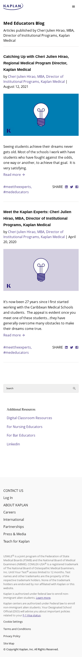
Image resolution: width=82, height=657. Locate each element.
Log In (8, 497)
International (13, 519)
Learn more (43, 598)
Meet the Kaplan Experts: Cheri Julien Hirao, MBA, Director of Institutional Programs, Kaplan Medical (37, 218)
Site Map (8, 643)
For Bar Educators (21, 435)
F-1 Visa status (32, 615)
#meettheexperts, (17, 186)
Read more (12, 174)
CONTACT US (13, 490)
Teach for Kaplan (16, 541)
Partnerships (13, 526)
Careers (9, 512)
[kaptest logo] (13, 6)
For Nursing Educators (24, 426)
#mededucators (16, 192)
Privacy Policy (11, 636)
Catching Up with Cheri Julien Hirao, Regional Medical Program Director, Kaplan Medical (36, 63)
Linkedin (13, 444)
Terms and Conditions (17, 629)
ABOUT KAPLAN (15, 505)
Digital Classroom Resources (29, 418)
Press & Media (14, 534)
